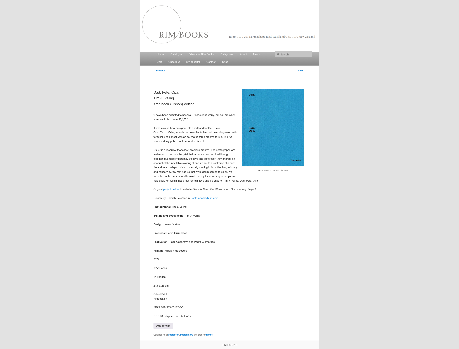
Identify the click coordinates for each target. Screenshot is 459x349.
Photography (186, 334)
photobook (173, 334)
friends (209, 334)
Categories (227, 54)
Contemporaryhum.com (204, 198)
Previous (159, 70)
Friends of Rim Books (201, 54)
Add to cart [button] (163, 325)
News (256, 54)
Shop (225, 62)
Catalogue (176, 54)
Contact (211, 62)
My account (193, 62)
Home (160, 54)
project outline (171, 189)
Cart (159, 62)
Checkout (174, 62)
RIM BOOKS (229, 345)
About (243, 54)
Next (302, 70)
